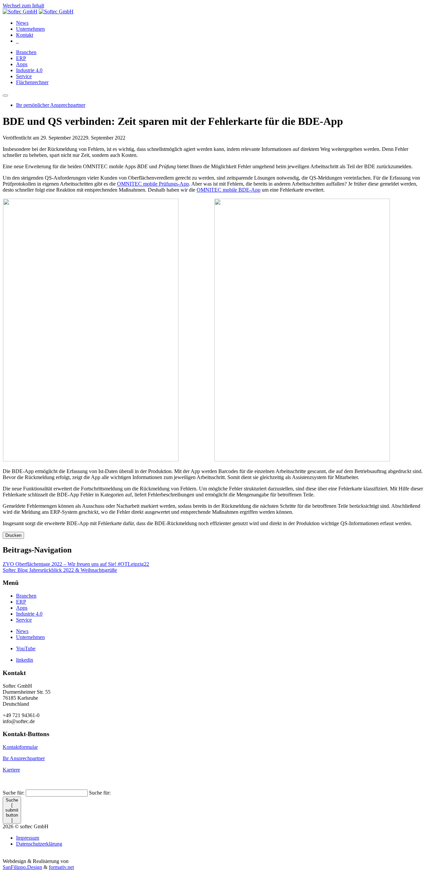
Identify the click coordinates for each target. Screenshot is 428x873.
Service (24, 76)
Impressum (27, 838)
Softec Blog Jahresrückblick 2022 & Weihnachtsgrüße (60, 570)
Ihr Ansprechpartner (24, 758)
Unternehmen (30, 29)
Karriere (11, 770)
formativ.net (61, 867)
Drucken (13, 535)
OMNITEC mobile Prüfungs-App (153, 184)
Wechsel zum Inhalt (23, 5)
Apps (21, 64)
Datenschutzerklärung (39, 844)
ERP (21, 58)
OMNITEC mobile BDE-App (228, 190)
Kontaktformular (20, 747)
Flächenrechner (32, 82)
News (22, 23)
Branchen (26, 52)
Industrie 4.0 (29, 70)
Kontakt (24, 35)
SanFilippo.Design (22, 867)
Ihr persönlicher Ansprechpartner (50, 105)
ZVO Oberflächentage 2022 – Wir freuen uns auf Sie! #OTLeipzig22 (76, 564)
